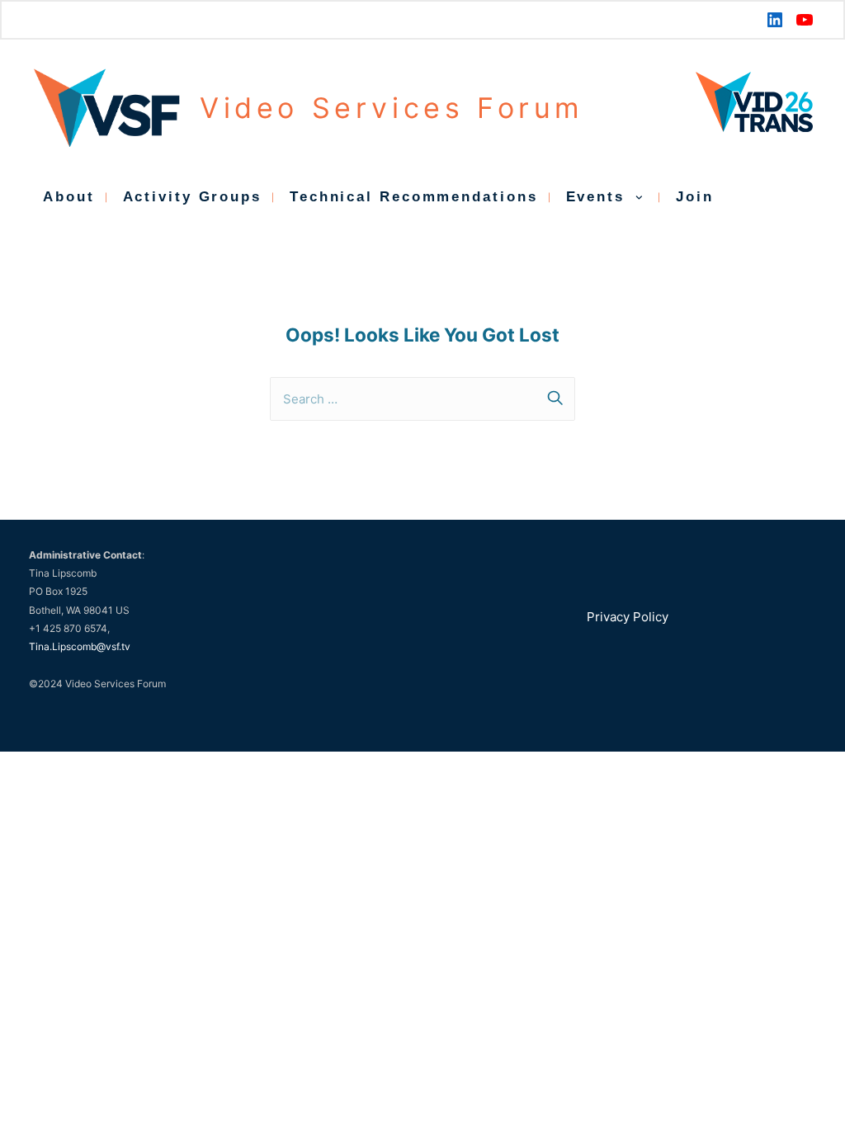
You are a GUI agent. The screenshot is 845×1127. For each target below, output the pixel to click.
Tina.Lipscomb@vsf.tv (79, 646)
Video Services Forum (392, 108)
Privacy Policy (627, 617)
